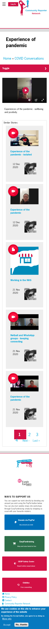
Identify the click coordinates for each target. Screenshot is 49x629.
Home (7, 58)
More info (6, 618)
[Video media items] (13, 133)
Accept (6, 624)
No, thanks (21, 624)
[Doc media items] (13, 249)
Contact (8, 600)
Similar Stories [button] (11, 122)
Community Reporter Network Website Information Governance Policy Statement (16, 606)
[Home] (33, 14)
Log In (13, 4)
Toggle (5, 68)
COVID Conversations (29, 58)
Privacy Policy (10, 597)
